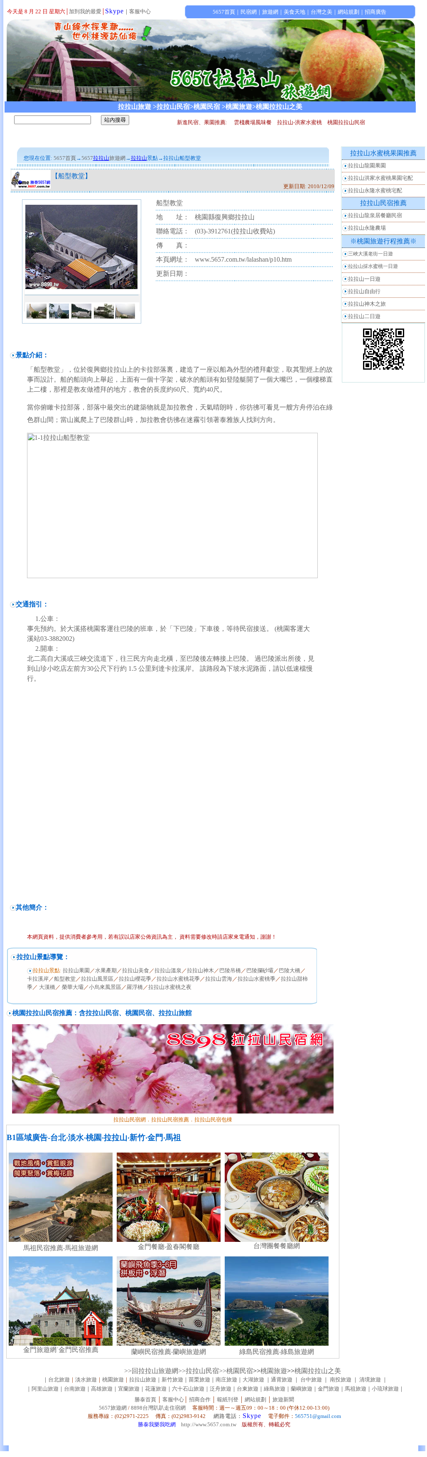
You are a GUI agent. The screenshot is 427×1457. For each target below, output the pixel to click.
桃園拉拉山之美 (317, 1370)
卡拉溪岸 (38, 979)
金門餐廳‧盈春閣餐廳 (168, 1246)
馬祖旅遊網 (81, 1247)
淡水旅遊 (86, 1379)
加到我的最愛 (85, 11)
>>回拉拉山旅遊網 (151, 1370)
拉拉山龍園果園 (367, 165)
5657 (87, 158)
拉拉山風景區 (97, 979)
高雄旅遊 (102, 1389)
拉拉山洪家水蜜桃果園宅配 (380, 178)
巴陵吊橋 (230, 970)
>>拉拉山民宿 (198, 1370)
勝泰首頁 (145, 1399)
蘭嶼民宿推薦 (151, 1351)
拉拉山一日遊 (364, 279)
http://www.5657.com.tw (208, 1424)
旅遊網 (117, 158)
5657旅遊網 (113, 1408)
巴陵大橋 (289, 970)
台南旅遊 (75, 1389)
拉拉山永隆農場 (367, 228)
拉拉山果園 (75, 970)
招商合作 (199, 1399)
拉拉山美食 (135, 970)
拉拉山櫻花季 (135, 979)
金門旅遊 (328, 1389)
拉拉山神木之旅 (367, 304)
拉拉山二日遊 (364, 316)
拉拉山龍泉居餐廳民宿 (375, 215)
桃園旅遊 (273, 1370)
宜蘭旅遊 (129, 1389)
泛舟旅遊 (220, 1389)
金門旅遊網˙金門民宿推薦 (60, 1349)
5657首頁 (65, 158)
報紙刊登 (227, 1399)
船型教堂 (65, 979)
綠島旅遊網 (297, 1351)
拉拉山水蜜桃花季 (178, 979)
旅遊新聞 (283, 1399)
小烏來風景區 (105, 987)
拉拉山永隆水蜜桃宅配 (375, 190)
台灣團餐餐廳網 (276, 1245)
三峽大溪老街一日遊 (370, 254)
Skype (114, 11)
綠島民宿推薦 (259, 1351)
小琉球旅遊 (385, 1389)
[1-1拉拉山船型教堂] (172, 575)
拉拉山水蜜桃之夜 (169, 987)
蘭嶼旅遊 (301, 1389)
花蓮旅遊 (156, 1389)
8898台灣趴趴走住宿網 (158, 1408)
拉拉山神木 (200, 970)
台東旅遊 (247, 1389)
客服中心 (140, 11)
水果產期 (106, 970)
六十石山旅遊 (188, 1389)
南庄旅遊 (226, 1379)
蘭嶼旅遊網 (189, 1351)
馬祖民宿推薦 (43, 1247)
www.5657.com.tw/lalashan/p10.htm (243, 259)
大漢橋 (47, 987)
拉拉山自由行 (364, 291)
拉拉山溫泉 (168, 970)
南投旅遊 (341, 1379)
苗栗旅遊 (199, 1379)
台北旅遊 (59, 1379)
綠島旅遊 (274, 1389)
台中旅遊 (311, 1379)
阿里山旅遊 (45, 1389)
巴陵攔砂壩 (259, 970)
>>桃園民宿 (236, 1370)
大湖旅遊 (253, 1379)
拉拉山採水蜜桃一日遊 (373, 266)
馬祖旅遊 (355, 1389)
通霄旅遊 (281, 1379)
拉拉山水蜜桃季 (256, 979)
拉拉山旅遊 (142, 1379)
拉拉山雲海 (218, 979)
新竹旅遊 (172, 1379)
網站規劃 (255, 1399)
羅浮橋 (135, 987)
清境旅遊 (370, 1379)
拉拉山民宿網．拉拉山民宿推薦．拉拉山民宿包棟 (172, 1119)
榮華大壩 (72, 987)
